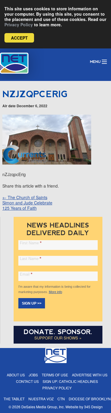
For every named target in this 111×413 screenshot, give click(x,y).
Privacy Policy (18, 24)
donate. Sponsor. (58, 332)
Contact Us (27, 381)
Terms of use (55, 374)
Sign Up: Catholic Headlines (70, 381)
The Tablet (14, 398)
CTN (61, 398)
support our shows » (57, 338)
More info (55, 292)
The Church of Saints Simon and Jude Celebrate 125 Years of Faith (27, 202)
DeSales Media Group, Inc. (43, 406)
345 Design (93, 406)
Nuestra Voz (41, 398)
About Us (16, 374)
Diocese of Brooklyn (90, 398)
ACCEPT (19, 38)
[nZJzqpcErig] (46, 163)
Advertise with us (89, 374)
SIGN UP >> (31, 303)
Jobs (33, 374)
